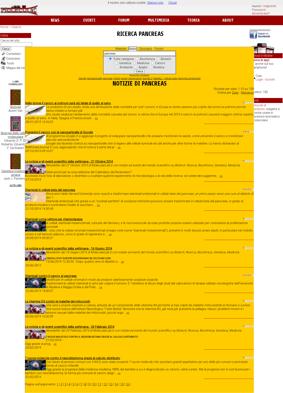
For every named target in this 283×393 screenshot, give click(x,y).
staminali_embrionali (189, 78)
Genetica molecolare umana (15, 173)
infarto (116, 78)
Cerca (5, 48)
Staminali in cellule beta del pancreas (50, 190)
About (228, 20)
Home (4, 27)
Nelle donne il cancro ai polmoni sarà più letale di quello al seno (68, 103)
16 (127, 384)
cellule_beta (170, 78)
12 (105, 384)
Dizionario (13, 58)
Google (82, 78)
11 (99, 384)
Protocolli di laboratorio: (258, 107)
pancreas (108, 78)
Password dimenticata (260, 11)
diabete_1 (158, 78)
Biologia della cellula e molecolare (15, 135)
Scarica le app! (259, 60)
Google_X (147, 78)
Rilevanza (247, 92)
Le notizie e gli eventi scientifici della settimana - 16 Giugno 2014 (68, 248)
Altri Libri (16, 185)
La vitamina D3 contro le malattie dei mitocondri (57, 301)
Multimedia (158, 20)
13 (110, 384)
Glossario (145, 49)
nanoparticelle (94, 78)
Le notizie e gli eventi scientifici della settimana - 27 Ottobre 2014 (69, 161)
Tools (10, 63)
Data (235, 92)
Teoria (193, 20)
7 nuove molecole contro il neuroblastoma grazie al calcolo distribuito (72, 358)
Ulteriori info (155, 3)
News (55, 20)
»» (96, 118)
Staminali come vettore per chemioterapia (53, 219)
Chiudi (172, 3)
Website (120, 49)
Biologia (15, 107)
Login (259, 79)
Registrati (269, 6)
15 (121, 384)
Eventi (89, 20)
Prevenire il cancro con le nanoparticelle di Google (59, 132)
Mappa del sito (16, 68)
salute (124, 78)
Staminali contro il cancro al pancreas (51, 276)
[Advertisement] (266, 189)
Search (16, 27)
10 (94, 384)
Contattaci (13, 54)
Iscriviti (270, 79)
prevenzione (135, 78)
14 (116, 384)
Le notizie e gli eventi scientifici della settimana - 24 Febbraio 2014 (69, 327)
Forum (123, 20)
